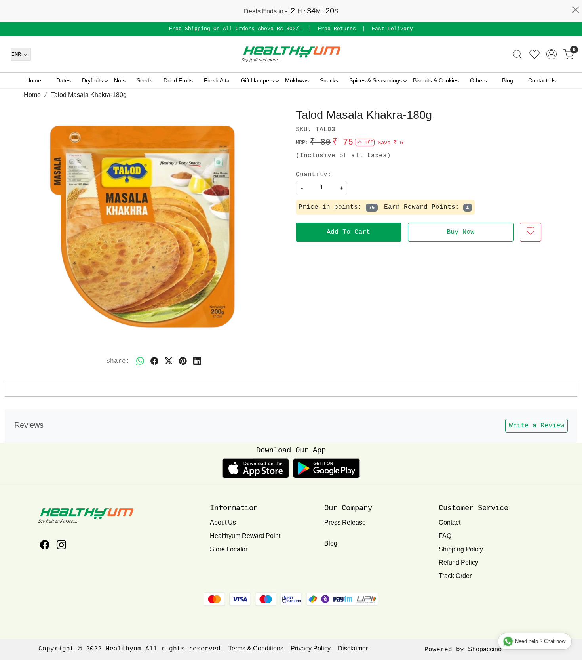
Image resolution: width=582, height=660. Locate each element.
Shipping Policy (461, 549)
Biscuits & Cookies (436, 80)
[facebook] (154, 361)
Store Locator (228, 549)
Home (33, 80)
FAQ (445, 535)
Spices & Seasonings (375, 80)
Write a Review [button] (536, 425)
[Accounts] (551, 54)
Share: (118, 361)
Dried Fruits (178, 80)
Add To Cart (348, 232)
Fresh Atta (217, 80)
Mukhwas (297, 80)
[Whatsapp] (140, 361)
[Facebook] (44, 546)
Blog (507, 80)
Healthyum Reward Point (245, 535)
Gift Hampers (257, 80)
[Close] (575, 10)
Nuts (120, 80)
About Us (223, 522)
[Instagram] (61, 546)
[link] (517, 54)
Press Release (345, 522)
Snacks (329, 80)
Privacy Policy (311, 648)
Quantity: (313, 174)
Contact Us (542, 80)
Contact (449, 522)
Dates (63, 80)
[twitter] (169, 361)
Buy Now (460, 232)
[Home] (291, 54)
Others (478, 80)
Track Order (455, 575)
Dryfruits (92, 80)
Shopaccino (485, 649)
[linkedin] (197, 361)
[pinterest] (183, 361)
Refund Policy (458, 562)
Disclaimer (353, 648)
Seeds (144, 80)
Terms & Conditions (255, 648)
